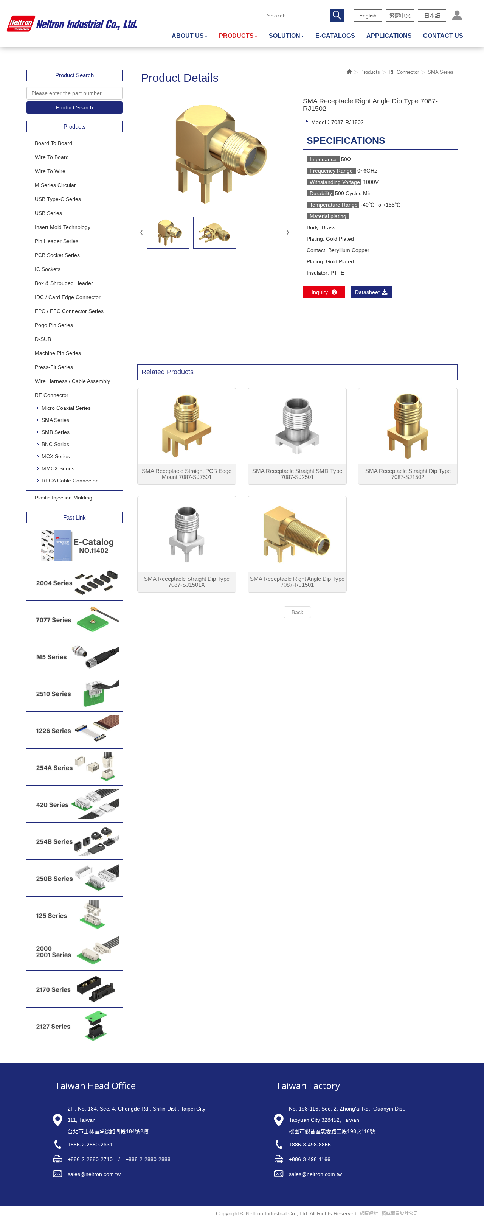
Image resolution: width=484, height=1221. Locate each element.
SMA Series (55, 420)
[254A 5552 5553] (74, 767)
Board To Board (53, 143)
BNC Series (55, 444)
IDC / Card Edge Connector (68, 297)
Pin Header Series (56, 241)
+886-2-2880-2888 (148, 1159)
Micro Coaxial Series (66, 408)
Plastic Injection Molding (63, 498)
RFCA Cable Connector (70, 481)
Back (297, 612)
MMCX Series (58, 468)
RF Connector (51, 395)
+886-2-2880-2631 (90, 1145)
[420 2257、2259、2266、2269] (74, 804)
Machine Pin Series (58, 353)
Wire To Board (52, 157)
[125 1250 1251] (74, 915)
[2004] (74, 582)
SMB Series (56, 432)
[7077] (74, 619)
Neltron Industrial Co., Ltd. (72, 23)
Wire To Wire (50, 171)
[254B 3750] (74, 841)
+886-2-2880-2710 (90, 1159)
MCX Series (56, 456)
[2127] (74, 1026)
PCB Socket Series (57, 255)
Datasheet (367, 292)
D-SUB (43, 339)
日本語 (432, 15)
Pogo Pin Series (54, 325)
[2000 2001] (74, 951)
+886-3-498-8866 (310, 1145)
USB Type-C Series (58, 199)
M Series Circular (55, 185)
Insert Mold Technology (62, 227)
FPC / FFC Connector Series (69, 311)
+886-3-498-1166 (309, 1159)
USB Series (48, 213)
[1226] (74, 730)
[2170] (74, 989)
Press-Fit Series (54, 367)
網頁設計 (369, 1213)
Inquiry (320, 292)
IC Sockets (47, 269)
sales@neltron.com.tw (94, 1174)
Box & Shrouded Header (64, 283)
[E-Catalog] (74, 545)
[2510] (74, 693)
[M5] (74, 656)
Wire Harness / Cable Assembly (72, 381)
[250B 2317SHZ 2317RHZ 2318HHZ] (74, 878)
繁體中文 (400, 15)
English (368, 15)
